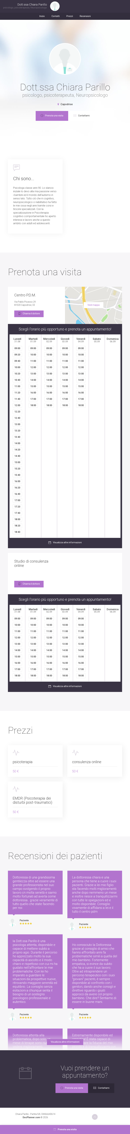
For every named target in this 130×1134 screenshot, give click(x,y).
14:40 (17, 456)
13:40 (17, 437)
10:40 (17, 380)
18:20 (17, 525)
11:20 (17, 392)
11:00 (17, 386)
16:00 (17, 481)
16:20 (17, 487)
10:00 (17, 367)
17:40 (17, 513)
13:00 (17, 424)
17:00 (17, 500)
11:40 (17, 399)
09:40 (17, 361)
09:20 (17, 354)
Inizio (42, 16)
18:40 (17, 532)
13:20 (17, 430)
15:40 (17, 475)
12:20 (17, 411)
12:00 (17, 405)
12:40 (17, 418)
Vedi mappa (94, 305)
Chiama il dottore (31, 313)
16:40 (17, 494)
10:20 (17, 373)
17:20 (17, 506)
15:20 (17, 468)
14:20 (17, 449)
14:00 (17, 443)
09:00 (17, 348)
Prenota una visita (54, 115)
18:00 (17, 519)
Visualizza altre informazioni (67, 542)
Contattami (84, 115)
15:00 (17, 462)
